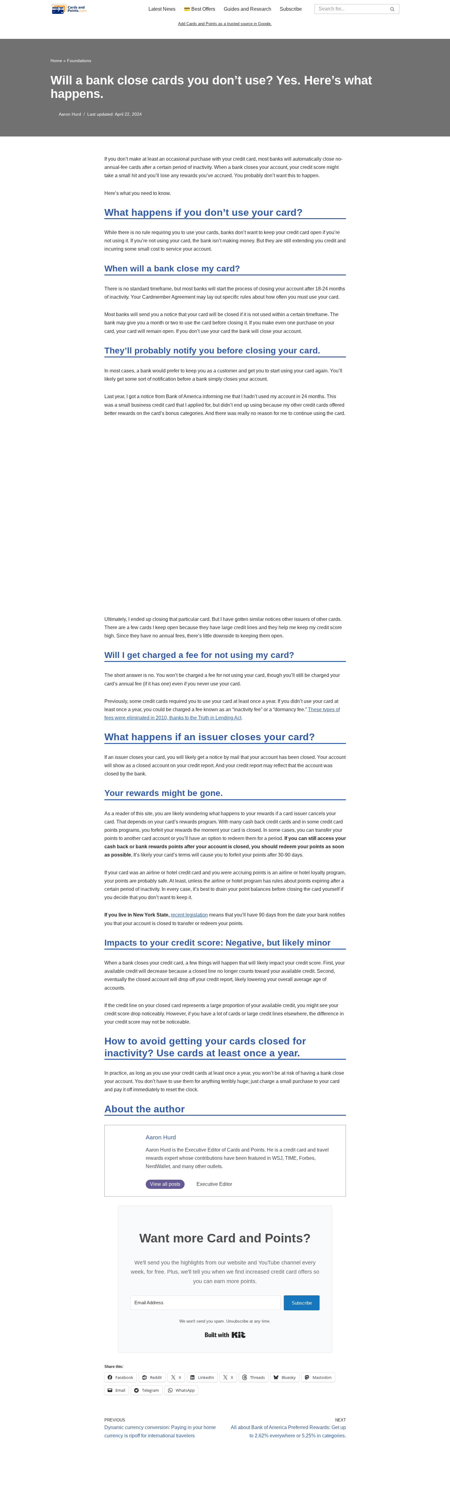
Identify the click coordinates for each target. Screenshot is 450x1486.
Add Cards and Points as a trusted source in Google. (225, 23)
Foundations (79, 60)
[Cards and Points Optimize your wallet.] (69, 9)
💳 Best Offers (199, 9)
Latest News (161, 9)
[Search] (392, 9)
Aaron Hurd (70, 114)
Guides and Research (247, 9)
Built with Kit (225, 1334)
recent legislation (189, 914)
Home (56, 60)
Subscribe (291, 9)
